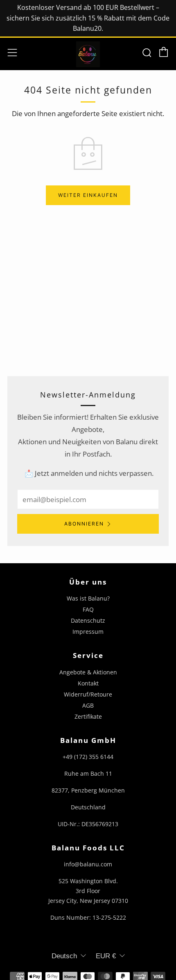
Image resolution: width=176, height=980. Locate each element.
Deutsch (64, 956)
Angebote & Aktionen (88, 672)
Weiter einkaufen (88, 195)
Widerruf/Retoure (88, 694)
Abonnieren (84, 524)
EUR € (106, 956)
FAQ (88, 609)
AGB (88, 705)
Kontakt (88, 683)
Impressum (88, 631)
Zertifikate (88, 716)
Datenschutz (88, 620)
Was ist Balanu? (88, 598)
